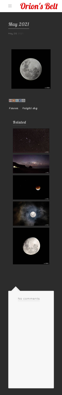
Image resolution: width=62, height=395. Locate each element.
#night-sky (30, 108)
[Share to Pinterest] (23, 100)
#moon (14, 108)
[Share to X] (17, 100)
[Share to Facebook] (20, 100)
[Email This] (10, 100)
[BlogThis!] (13, 100)
